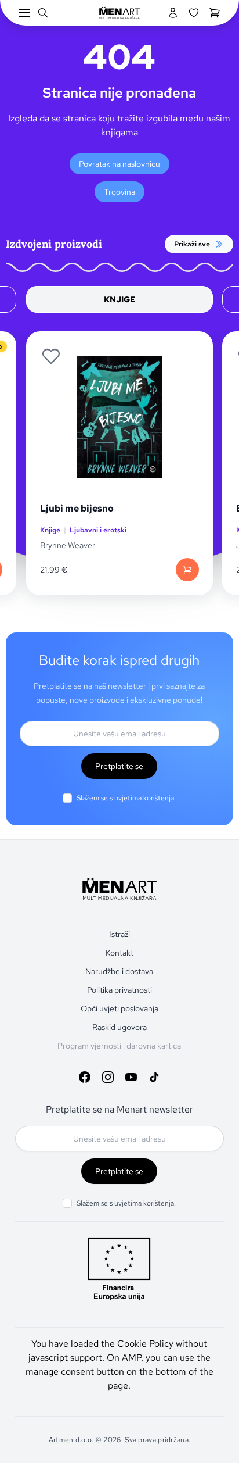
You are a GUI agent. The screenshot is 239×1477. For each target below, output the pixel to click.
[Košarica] (214, 13)
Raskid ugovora (119, 1027)
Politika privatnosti (119, 990)
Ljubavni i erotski (98, 530)
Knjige (50, 530)
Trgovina (119, 192)
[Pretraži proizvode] (43, 13)
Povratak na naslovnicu (119, 164)
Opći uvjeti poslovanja (119, 1008)
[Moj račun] (173, 13)
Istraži (119, 934)
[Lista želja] (194, 13)
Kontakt (119, 952)
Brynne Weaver (67, 545)
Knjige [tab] (119, 299)
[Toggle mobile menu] (24, 13)
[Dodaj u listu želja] (51, 356)
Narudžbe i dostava (119, 971)
